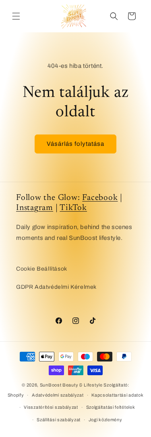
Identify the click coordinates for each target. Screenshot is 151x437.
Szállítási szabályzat (59, 419)
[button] (16, 16)
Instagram (34, 208)
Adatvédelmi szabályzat (57, 395)
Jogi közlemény (105, 419)
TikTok (73, 208)
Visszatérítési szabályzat (51, 407)
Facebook (100, 198)
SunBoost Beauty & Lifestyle (71, 384)
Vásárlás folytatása (75, 144)
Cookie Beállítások (41, 269)
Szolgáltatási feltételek (110, 407)
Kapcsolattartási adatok (117, 395)
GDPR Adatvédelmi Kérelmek (56, 287)
